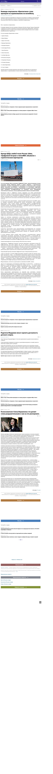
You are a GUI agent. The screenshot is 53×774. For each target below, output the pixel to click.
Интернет (2, 403)
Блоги (2, 9)
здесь (17, 571)
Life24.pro (6, 567)
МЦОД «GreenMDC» (4, 159)
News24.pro (2, 567)
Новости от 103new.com (17, 559)
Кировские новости (5, 337)
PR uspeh (2, 415)
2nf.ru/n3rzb (18, 355)
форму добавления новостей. (31, 284)
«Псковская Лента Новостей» (6, 15)
